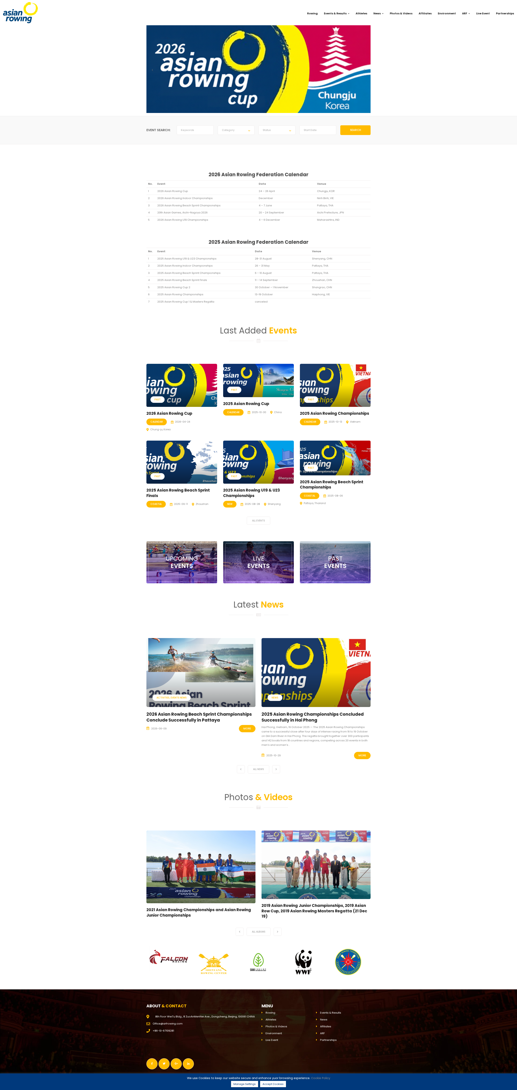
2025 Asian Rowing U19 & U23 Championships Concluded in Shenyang (311, 712)
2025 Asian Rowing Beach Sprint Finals (182, 280)
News (377, 13)
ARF (464, 13)
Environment (447, 13)
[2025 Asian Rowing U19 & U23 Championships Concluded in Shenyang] (316, 670)
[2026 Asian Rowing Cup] (181, 385)
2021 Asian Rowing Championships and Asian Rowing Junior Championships (198, 912)
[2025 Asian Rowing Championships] (335, 385)
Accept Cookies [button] (273, 1084)
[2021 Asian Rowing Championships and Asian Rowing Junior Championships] (200, 866)
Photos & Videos (401, 13)
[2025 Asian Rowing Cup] (258, 380)
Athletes (361, 13)
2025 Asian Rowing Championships (180, 294)
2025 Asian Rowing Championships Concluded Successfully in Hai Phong (197, 717)
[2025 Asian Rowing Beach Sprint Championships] (335, 458)
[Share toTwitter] (164, 1063)
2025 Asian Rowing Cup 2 (173, 287)
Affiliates (425, 13)
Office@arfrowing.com (168, 1024)
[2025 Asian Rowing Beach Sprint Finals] (181, 462)
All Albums (258, 931)
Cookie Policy (320, 1078)
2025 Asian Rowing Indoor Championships (185, 266)
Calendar (156, 421)
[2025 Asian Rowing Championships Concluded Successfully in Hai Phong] (200, 672)
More (247, 755)
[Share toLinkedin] (188, 1063)
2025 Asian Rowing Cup (246, 403)
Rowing (312, 13)
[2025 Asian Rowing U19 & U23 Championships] (258, 462)
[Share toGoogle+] (176, 1063)
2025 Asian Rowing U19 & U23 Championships (186, 259)
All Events (258, 520)
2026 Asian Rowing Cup (169, 413)
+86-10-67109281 (163, 1031)
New (229, 504)
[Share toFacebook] (152, 1063)
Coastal (156, 504)
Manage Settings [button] (244, 1084)
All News (258, 769)
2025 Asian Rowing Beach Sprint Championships (189, 273)
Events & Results (335, 13)
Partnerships (505, 13)
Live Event (483, 13)
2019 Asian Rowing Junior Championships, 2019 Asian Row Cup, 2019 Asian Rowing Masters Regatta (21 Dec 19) (314, 911)
